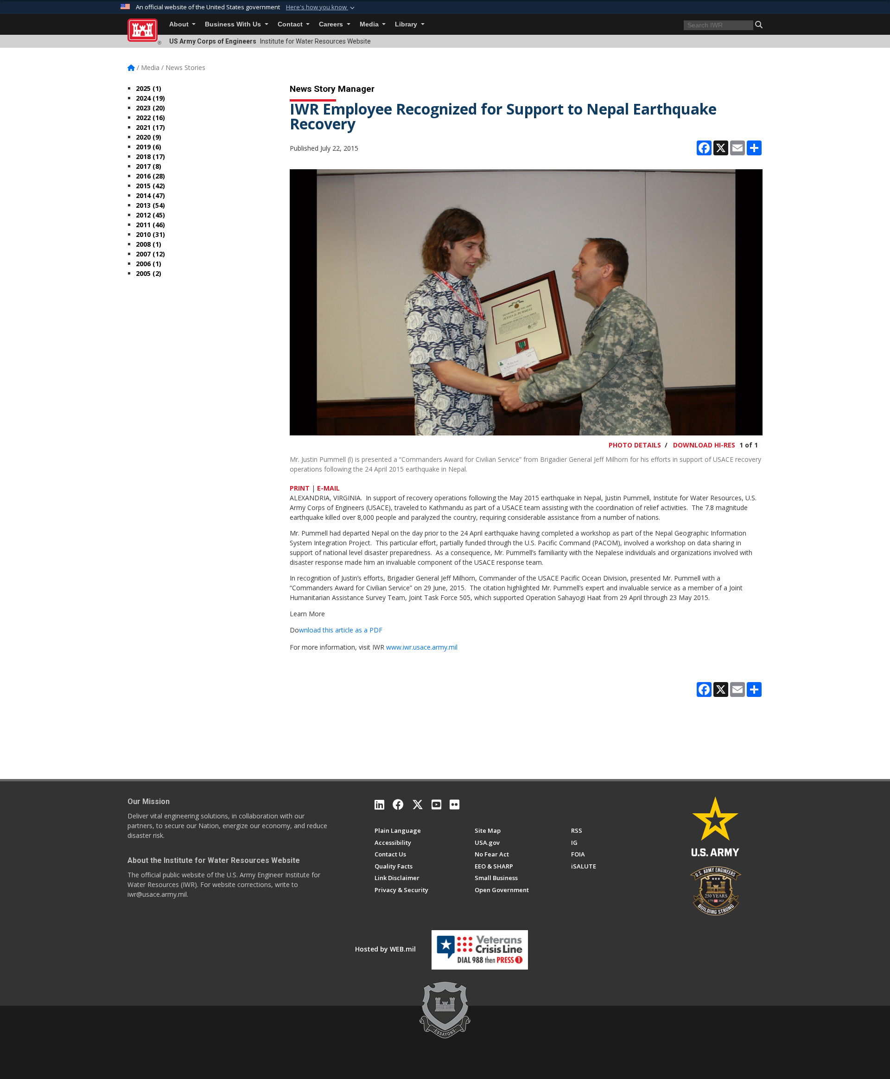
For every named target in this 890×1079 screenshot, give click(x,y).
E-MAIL (328, 488)
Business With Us (234, 24)
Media (370, 24)
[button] (321, 7)
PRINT (300, 488)
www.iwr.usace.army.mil (422, 647)
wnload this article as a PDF (340, 630)
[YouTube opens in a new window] (436, 804)
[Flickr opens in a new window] (454, 804)
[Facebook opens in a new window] (398, 804)
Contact (291, 24)
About (180, 24)
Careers (332, 24)
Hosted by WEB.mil (385, 949)
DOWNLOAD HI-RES (704, 445)
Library (407, 24)
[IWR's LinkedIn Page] (379, 804)
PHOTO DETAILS (635, 445)
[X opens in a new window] (417, 804)
